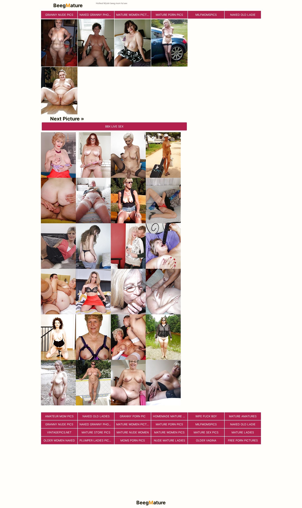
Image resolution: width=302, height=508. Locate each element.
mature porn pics (169, 14)
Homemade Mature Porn (170, 416)
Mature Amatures (243, 416)
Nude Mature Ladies (169, 440)
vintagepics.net (59, 432)
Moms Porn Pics (132, 440)
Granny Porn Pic (133, 416)
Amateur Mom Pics (59, 416)
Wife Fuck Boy (206, 416)
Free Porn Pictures (243, 440)
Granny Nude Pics (59, 14)
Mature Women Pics (169, 432)
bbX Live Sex (114, 126)
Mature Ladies (243, 432)
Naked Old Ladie (243, 14)
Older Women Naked (59, 440)
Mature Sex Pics (206, 432)
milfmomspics (206, 14)
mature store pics (96, 432)
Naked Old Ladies (96, 416)
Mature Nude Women (133, 432)
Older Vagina (206, 440)
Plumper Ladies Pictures (97, 440)
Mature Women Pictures (133, 14)
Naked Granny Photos (97, 14)
